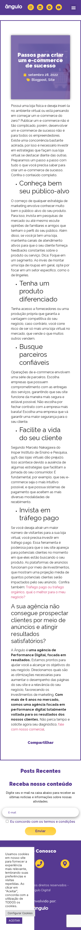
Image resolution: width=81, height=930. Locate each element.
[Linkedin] (40, 7)
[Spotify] (49, 7)
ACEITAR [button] (14, 920)
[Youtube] (59, 7)
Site (51, 80)
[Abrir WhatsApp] (70, 919)
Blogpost (39, 80)
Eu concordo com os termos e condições (42, 821)
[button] (73, 7)
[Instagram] (31, 7)
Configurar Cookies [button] (20, 913)
